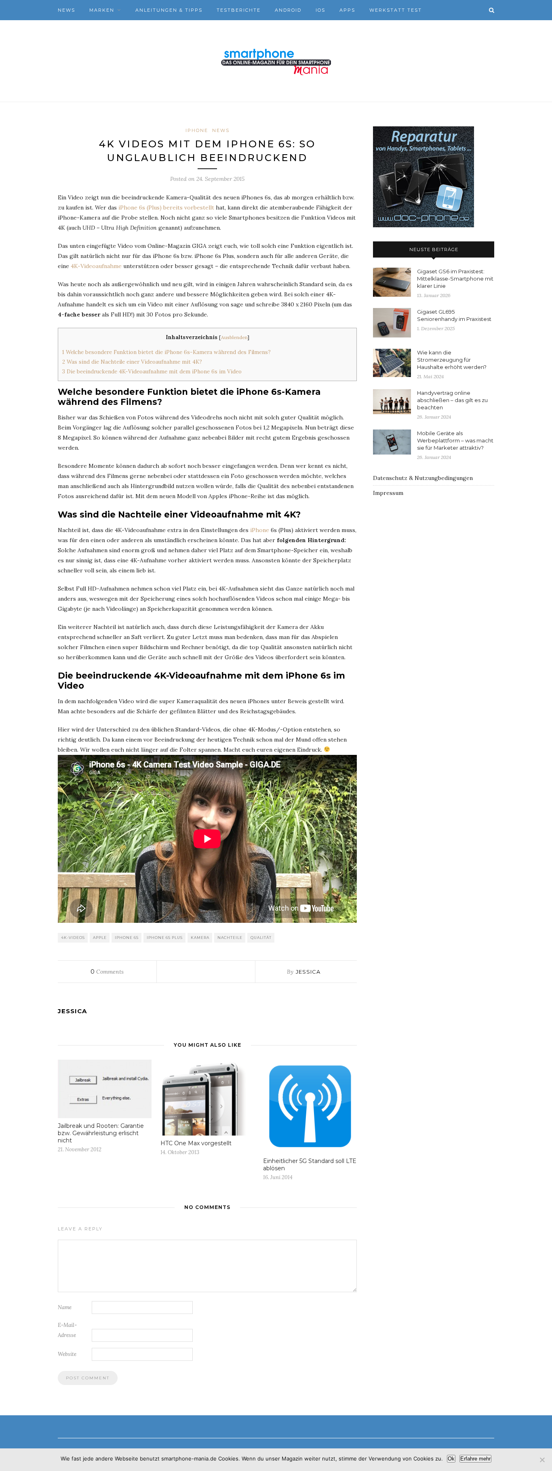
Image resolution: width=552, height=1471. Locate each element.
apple (100, 937)
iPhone (196, 130)
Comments (107, 971)
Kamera (200, 937)
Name (65, 1307)
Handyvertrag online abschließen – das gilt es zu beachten (452, 400)
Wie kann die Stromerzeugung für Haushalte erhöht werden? (452, 359)
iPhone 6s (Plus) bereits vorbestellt (166, 207)
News (66, 10)
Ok (451, 1459)
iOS (320, 10)
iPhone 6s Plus (165, 937)
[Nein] (542, 1460)
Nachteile (229, 937)
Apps (347, 10)
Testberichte (239, 10)
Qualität (261, 937)
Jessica (308, 971)
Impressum (388, 493)
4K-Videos (73, 937)
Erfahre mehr (475, 1459)
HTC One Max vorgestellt (196, 1143)
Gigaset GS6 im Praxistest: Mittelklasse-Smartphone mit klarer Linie (455, 278)
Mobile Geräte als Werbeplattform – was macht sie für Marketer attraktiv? (455, 440)
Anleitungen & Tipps (168, 10)
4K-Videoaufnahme (96, 266)
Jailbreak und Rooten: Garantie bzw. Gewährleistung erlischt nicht (101, 1133)
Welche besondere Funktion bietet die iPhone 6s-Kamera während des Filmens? (166, 352)
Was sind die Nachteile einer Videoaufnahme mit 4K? (132, 361)
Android (288, 10)
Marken (101, 10)
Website (67, 1354)
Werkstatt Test (395, 10)
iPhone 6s (127, 937)
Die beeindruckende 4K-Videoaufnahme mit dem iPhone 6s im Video (152, 371)
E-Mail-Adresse (67, 1330)
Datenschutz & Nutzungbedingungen (423, 478)
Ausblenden (234, 337)
